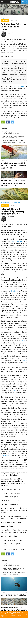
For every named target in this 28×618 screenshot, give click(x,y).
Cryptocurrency (17, 202)
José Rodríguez (11, 31)
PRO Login (24, 2)
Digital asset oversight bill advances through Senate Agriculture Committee (13, 141)
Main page (3, 18)
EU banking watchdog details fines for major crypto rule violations (13, 568)
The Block (14, 291)
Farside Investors (17, 241)
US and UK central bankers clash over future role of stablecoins (13, 136)
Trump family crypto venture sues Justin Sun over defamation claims (13, 132)
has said (24, 42)
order (13, 390)
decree (25, 360)
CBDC (14, 18)
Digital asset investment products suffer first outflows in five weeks (13, 573)
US (12, 18)
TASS (23, 341)
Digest (8, 202)
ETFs (12, 202)
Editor (9, 33)
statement (6, 456)
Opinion (9, 18)
